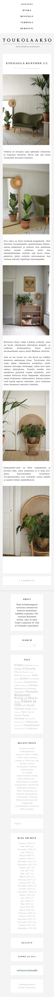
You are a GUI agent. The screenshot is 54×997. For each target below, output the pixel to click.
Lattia (17, 685)
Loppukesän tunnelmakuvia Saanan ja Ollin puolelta (27, 806)
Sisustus (27, 4)
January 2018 (25, 858)
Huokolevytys (28, 672)
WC (23, 728)
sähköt (34, 709)
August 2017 (25, 868)
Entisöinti (28, 665)
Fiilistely (29, 668)
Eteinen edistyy (27, 764)
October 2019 (25, 843)
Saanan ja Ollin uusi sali (27, 760)
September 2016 (25, 892)
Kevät (36, 679)
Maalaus (33, 685)
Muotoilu (27, 16)
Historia (18, 672)
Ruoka (27, 10)
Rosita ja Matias (26, 698)
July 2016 (25, 898)
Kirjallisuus (19, 682)
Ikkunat (18, 675)
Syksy (28, 708)
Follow (17, 824)
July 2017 (25, 871)
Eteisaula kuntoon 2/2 (27, 63)
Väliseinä (18, 728)
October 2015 (25, 925)
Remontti (27, 29)
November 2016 (25, 886)
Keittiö (24, 678)
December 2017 (25, 861)
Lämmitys (25, 685)
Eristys (36, 665)
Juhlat (35, 675)
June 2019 (25, 846)
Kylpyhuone (30, 682)
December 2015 (25, 919)
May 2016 (25, 904)
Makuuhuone (20, 688)
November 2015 (25, 922)
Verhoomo (18, 725)
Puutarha (32, 691)
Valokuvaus (32, 722)
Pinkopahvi (19, 692)
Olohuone (31, 688)
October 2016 (25, 889)
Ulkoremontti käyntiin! (27, 800)
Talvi (23, 712)
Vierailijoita (31, 725)
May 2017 (25, 874)
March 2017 (25, 877)
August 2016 (25, 895)
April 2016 (25, 907)
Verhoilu (27, 23)
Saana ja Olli (25, 703)
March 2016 (25, 910)
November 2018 (25, 849)
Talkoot (17, 712)
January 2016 (25, 916)
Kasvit (16, 679)
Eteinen (18, 669)
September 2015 (25, 928)
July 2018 (25, 852)
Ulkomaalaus (30, 719)
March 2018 (25, 855)
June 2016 (25, 901)
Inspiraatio (26, 675)
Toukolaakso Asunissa (27, 797)
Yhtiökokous (32, 728)
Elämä (18, 665)
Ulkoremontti (19, 722)
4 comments (27, 581)
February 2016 (25, 913)
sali (24, 705)
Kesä (31, 679)
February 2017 (25, 880)
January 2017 (25, 883)
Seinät (30, 705)
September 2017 (25, 865)
